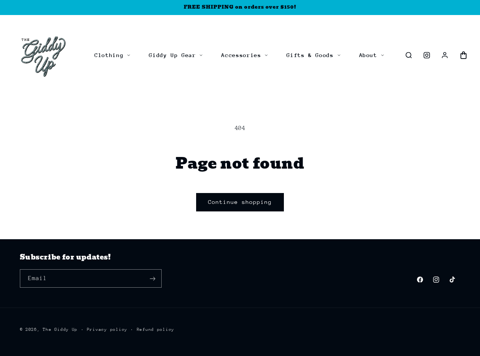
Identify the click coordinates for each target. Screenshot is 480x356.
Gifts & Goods (309, 55)
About (368, 55)
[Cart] (463, 55)
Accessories (241, 55)
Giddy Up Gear (172, 55)
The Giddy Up (60, 329)
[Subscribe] (152, 278)
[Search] (409, 55)
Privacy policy (107, 329)
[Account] (445, 55)
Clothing (108, 55)
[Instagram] (427, 55)
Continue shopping (240, 202)
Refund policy (156, 329)
